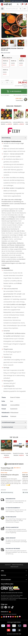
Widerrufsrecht (14, 566)
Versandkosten (10, 498)
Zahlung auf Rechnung (13, 548)
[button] (14, 25)
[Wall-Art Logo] (6, 4)
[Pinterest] (5, 607)
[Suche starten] (20, 8)
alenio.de (3, 592)
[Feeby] (14, 131)
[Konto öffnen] (18, 4)
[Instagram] (2, 607)
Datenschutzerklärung (17, 564)
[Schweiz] (13, 617)
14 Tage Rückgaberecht (13, 508)
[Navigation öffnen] (2, 8)
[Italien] (6, 617)
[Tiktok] (12, 607)
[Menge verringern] (2, 82)
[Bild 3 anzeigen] (21, 43)
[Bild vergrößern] (24, 18)
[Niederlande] (8, 617)
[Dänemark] (11, 617)
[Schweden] (17, 617)
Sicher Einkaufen (11, 517)
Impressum (8, 564)
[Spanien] (15, 617)
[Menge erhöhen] (11, 82)
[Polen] (20, 617)
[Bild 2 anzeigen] (12, 43)
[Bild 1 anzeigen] (4, 43)
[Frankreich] (4, 617)
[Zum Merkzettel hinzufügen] (24, 15)
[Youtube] (9, 607)
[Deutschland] (2, 617)
